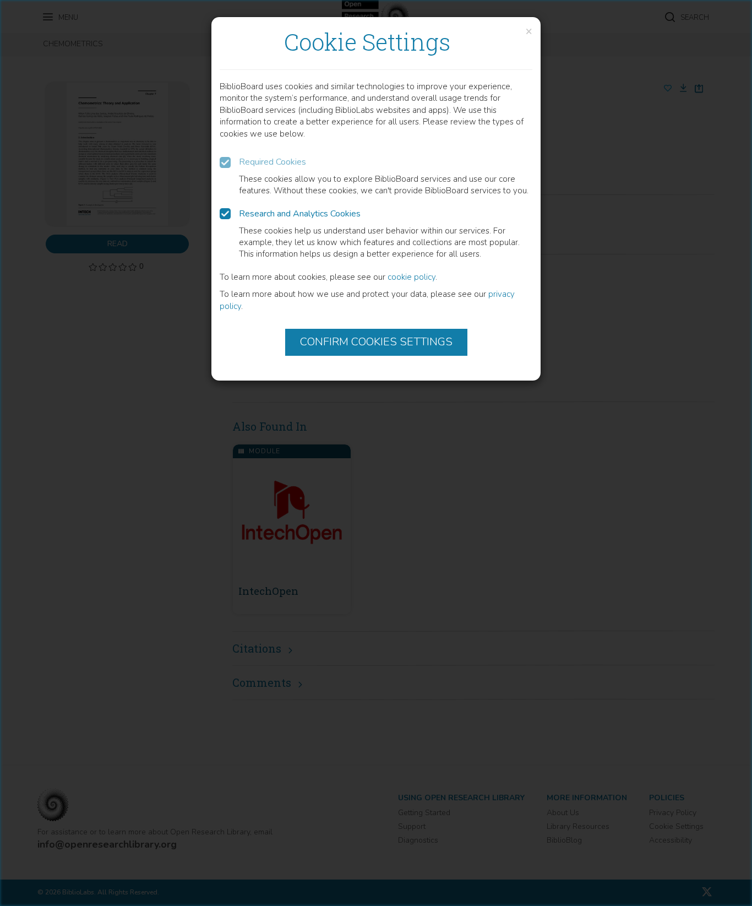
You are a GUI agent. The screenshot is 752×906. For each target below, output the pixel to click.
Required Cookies (272, 162)
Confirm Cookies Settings (376, 341)
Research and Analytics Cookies (300, 214)
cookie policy (411, 277)
